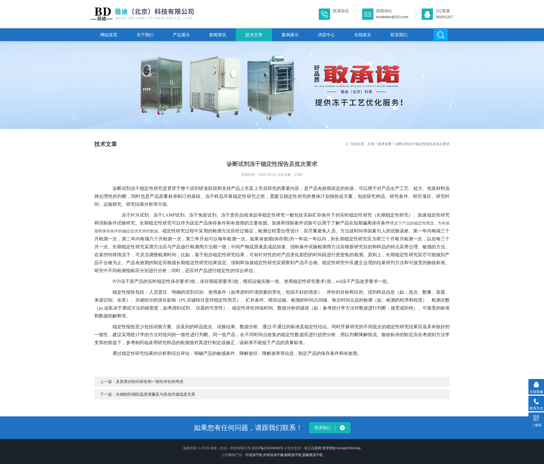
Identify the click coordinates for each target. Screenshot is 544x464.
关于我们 (145, 34)
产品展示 (181, 34)
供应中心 (326, 34)
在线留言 (362, 34)
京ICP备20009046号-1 (269, 448)
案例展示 (290, 34)
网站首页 (108, 34)
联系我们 (398, 34)
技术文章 (253, 34)
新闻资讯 (217, 34)
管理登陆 (329, 448)
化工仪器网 (312, 448)
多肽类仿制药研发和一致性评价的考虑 (149, 381)
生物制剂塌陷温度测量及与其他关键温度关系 (155, 394)
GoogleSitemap (349, 448)
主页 (370, 144)
